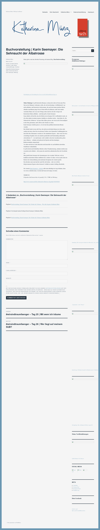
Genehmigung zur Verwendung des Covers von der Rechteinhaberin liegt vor (40, 94)
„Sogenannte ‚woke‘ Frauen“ (78, 304)
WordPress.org (76, 490)
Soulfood (17, 67)
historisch (8, 65)
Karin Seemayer (9, 72)
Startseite (45, 12)
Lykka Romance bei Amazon (78, 458)
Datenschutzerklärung (80, 12)
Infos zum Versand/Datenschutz (78, 510)
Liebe (12, 65)
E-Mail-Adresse (11, 270)
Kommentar (9, 239)
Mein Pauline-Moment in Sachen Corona (80, 175)
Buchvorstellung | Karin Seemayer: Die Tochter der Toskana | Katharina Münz (30, 217)
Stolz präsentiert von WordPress (14, 522)
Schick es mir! (75, 509)
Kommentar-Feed (76, 488)
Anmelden (75, 485)
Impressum (91, 12)
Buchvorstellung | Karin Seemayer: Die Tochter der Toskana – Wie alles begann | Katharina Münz (35, 204)
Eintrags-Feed (76, 487)
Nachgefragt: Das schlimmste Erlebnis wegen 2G (82, 425)
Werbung (16, 72)
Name (8, 262)
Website (8, 278)
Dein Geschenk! (54, 12)
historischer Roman (13, 70)
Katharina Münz (65, 12)
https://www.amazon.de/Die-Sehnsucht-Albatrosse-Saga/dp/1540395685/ (42, 181)
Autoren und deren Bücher (12, 63)
